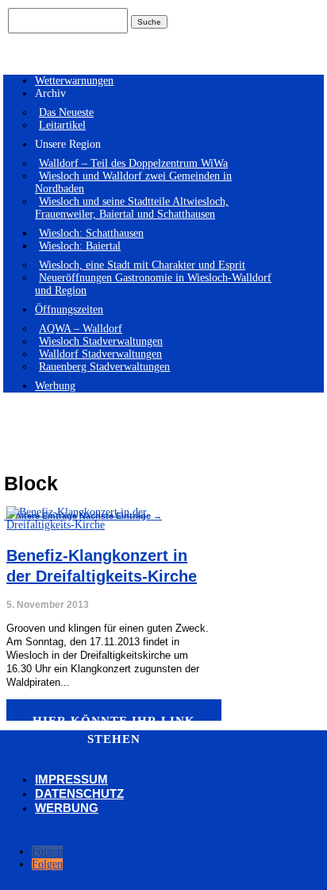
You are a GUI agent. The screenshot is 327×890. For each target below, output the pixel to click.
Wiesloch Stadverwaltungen (101, 341)
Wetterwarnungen (74, 81)
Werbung (55, 386)
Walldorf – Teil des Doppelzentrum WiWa (133, 163)
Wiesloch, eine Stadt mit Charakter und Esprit (142, 265)
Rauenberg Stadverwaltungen (104, 367)
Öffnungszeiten (69, 309)
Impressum (71, 779)
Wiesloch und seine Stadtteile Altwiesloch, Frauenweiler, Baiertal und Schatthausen (132, 207)
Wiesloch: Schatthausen (91, 233)
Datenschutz (79, 793)
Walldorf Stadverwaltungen (100, 354)
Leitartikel (62, 125)
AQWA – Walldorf (80, 329)
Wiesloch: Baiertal (80, 246)
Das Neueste (66, 112)
